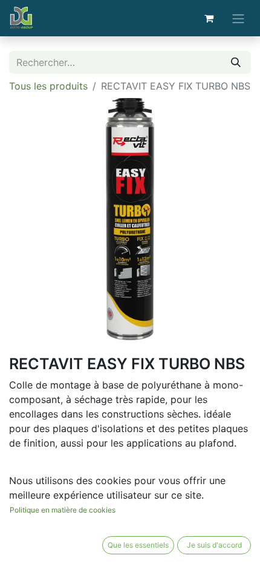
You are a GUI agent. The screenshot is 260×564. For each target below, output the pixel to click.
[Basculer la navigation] (238, 18)
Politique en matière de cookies (62, 509)
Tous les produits (48, 86)
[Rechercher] (236, 62)
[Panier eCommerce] (209, 18)
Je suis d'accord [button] (214, 544)
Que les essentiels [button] (138, 544)
